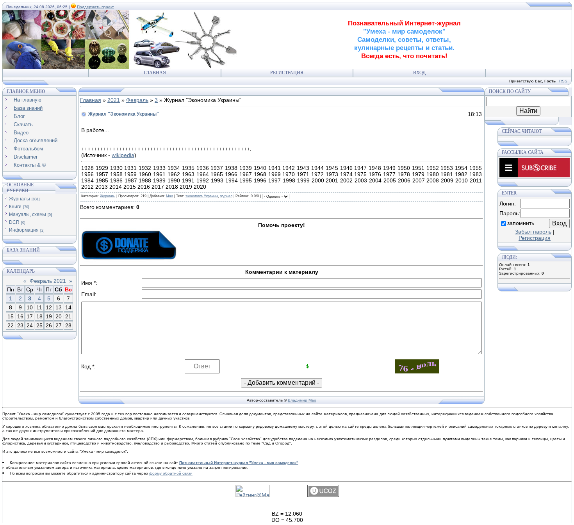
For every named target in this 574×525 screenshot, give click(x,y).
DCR (14, 222)
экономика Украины (201, 196)
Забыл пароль (533, 232)
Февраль (137, 100)
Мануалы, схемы (27, 214)
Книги (15, 206)
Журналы (19, 199)
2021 (113, 100)
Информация (24, 230)
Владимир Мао (302, 400)
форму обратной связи (171, 473)
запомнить (520, 223)
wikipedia (123, 155)
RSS (563, 81)
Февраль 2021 (48, 281)
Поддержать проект (95, 7)
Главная (155, 72)
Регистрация (286, 72)
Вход (419, 72)
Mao (169, 196)
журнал (226, 196)
